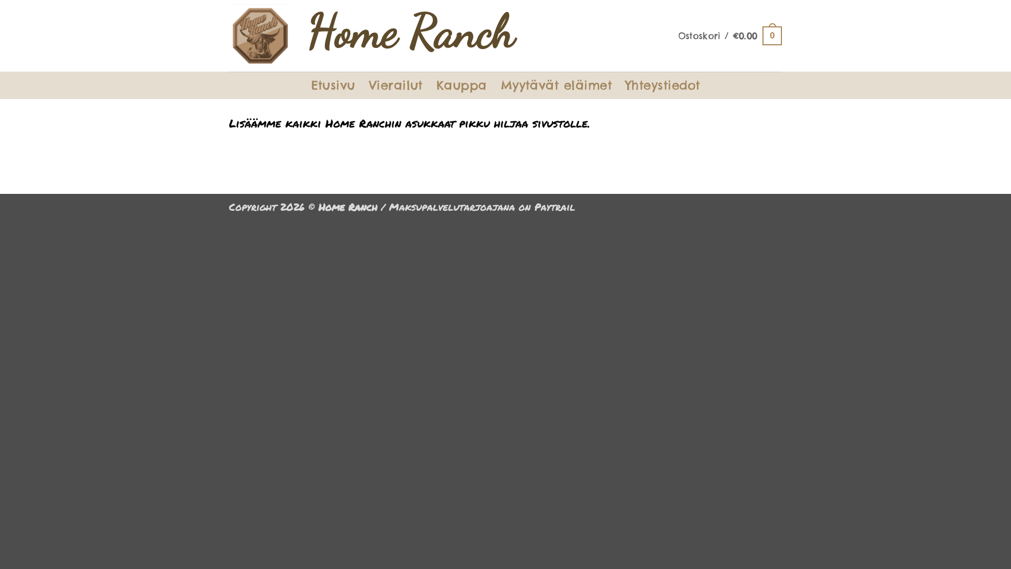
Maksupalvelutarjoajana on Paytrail (482, 207)
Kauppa (462, 85)
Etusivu (333, 85)
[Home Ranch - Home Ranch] (260, 35)
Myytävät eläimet (556, 85)
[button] (730, 36)
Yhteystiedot (663, 85)
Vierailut (396, 85)
